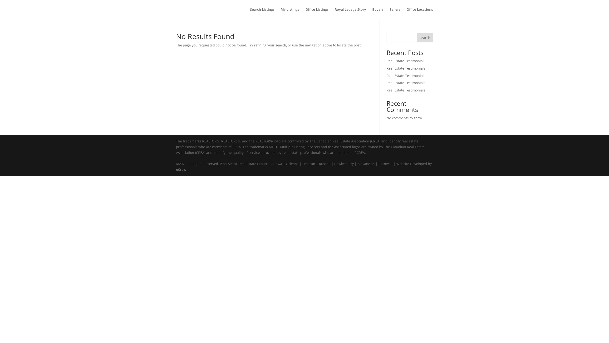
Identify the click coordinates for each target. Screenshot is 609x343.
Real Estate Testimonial (405, 61)
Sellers (395, 10)
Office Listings (317, 10)
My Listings (290, 10)
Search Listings (262, 10)
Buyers (377, 10)
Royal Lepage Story (350, 10)
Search (424, 37)
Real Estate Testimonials (406, 68)
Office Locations (420, 10)
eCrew (181, 169)
